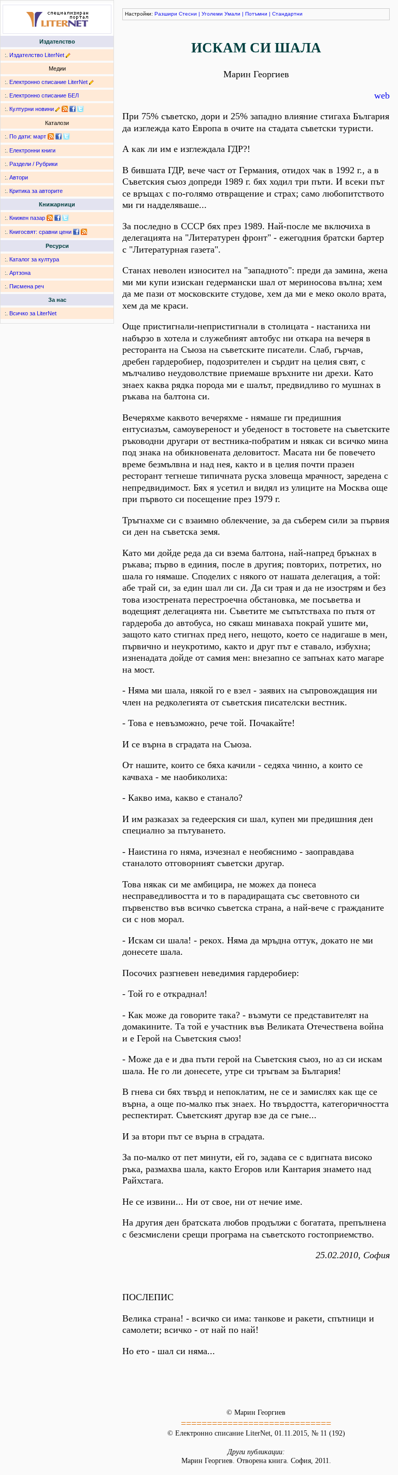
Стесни (188, 14)
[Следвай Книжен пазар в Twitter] (65, 218)
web (382, 95)
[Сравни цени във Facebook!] (76, 232)
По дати (19, 136)
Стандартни (287, 14)
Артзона (20, 273)
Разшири (165, 14)
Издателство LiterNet (36, 55)
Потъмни (256, 14)
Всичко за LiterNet (32, 313)
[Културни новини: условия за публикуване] (57, 109)
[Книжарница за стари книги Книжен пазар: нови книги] (50, 218)
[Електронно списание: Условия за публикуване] (91, 82)
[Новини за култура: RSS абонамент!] (65, 109)
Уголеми (212, 14)
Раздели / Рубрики (33, 164)
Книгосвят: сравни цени (40, 232)
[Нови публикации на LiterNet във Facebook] (58, 136)
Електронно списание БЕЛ (44, 95)
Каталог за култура (34, 259)
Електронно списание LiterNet (48, 82)
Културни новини (31, 109)
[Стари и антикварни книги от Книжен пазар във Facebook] (57, 218)
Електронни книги (32, 150)
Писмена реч (26, 286)
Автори (18, 177)
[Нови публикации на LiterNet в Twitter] (66, 136)
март (39, 136)
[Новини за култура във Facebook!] (72, 109)
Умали (232, 14)
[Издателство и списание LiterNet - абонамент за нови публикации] (51, 136)
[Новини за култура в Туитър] (80, 109)
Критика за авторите (36, 191)
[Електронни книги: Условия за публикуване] (68, 55)
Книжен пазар (27, 218)
